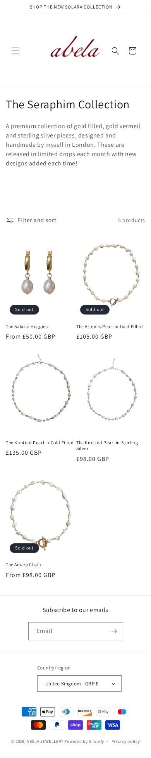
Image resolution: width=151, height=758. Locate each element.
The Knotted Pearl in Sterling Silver (107, 446)
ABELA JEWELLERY (45, 741)
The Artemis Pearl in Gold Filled (109, 326)
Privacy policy (126, 741)
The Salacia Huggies (27, 326)
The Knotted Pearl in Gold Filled (40, 442)
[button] (15, 50)
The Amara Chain (23, 564)
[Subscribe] (114, 631)
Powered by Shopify (84, 741)
